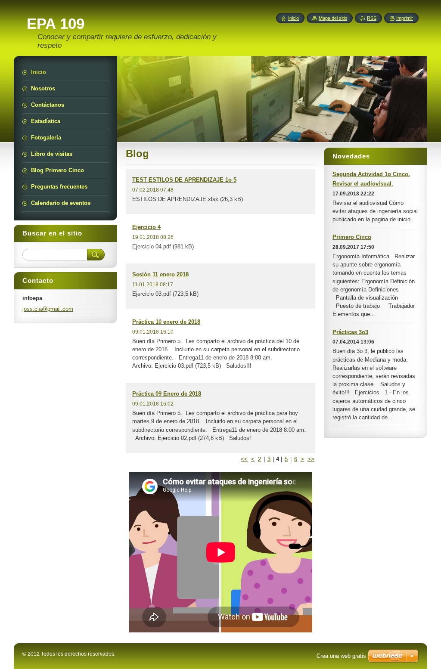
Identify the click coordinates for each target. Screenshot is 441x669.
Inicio (293, 18)
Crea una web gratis (341, 656)
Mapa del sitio (333, 18)
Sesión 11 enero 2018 (160, 274)
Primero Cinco (351, 237)
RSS (371, 18)
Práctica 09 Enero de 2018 (166, 393)
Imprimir (404, 18)
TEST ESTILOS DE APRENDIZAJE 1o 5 (184, 180)
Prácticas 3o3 (350, 332)
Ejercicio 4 (146, 227)
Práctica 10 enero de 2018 (166, 322)
